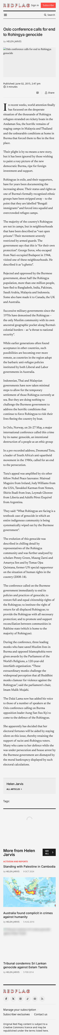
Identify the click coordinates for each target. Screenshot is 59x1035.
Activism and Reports (15, 861)
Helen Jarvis (14, 41)
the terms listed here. (37, 1030)
